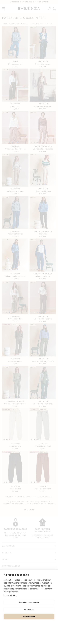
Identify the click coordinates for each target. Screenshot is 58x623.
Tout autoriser (29, 617)
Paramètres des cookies (29, 603)
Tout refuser (29, 610)
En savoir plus (10, 595)
